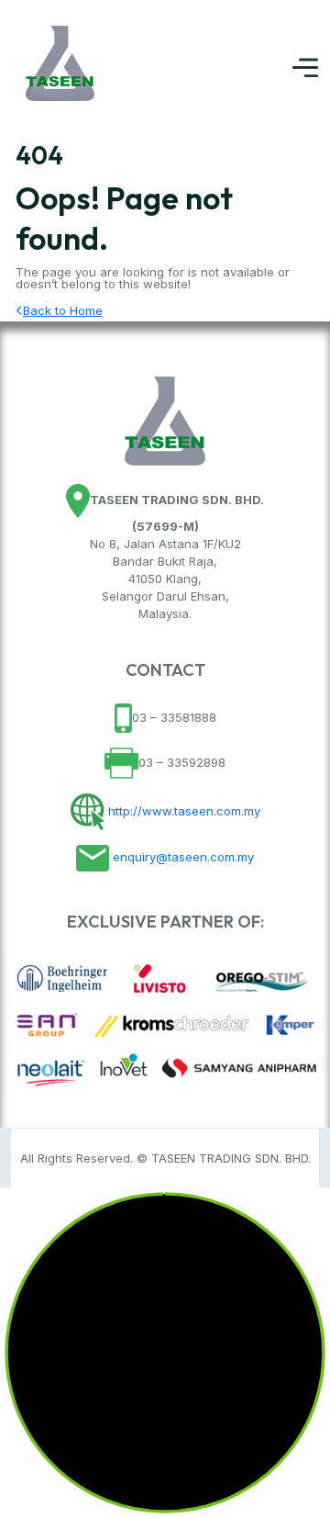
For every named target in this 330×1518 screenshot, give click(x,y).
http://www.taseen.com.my (182, 810)
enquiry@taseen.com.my (181, 856)
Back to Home (63, 310)
